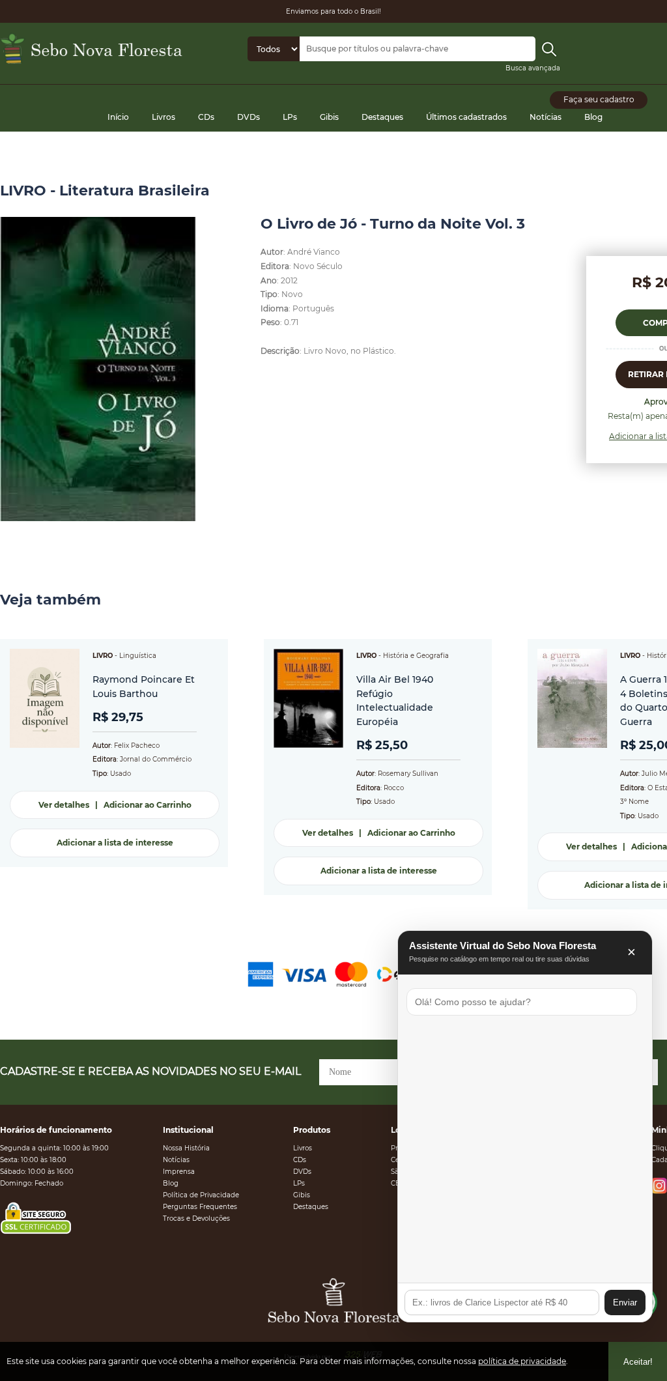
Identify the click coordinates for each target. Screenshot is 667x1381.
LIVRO (102, 655)
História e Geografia (416, 655)
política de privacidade (522, 1361)
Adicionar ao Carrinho (148, 805)
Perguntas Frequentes (200, 1207)
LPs (290, 117)
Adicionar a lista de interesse (115, 842)
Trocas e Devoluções (196, 1218)
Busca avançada (532, 68)
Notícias (545, 117)
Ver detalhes (63, 805)
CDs (206, 117)
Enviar (625, 1302)
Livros (163, 117)
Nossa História (186, 1148)
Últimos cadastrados (466, 117)
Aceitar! (638, 1362)
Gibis (329, 117)
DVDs (248, 117)
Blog (593, 117)
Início (118, 117)
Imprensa (179, 1171)
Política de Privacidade (201, 1195)
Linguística (137, 655)
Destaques (382, 117)
